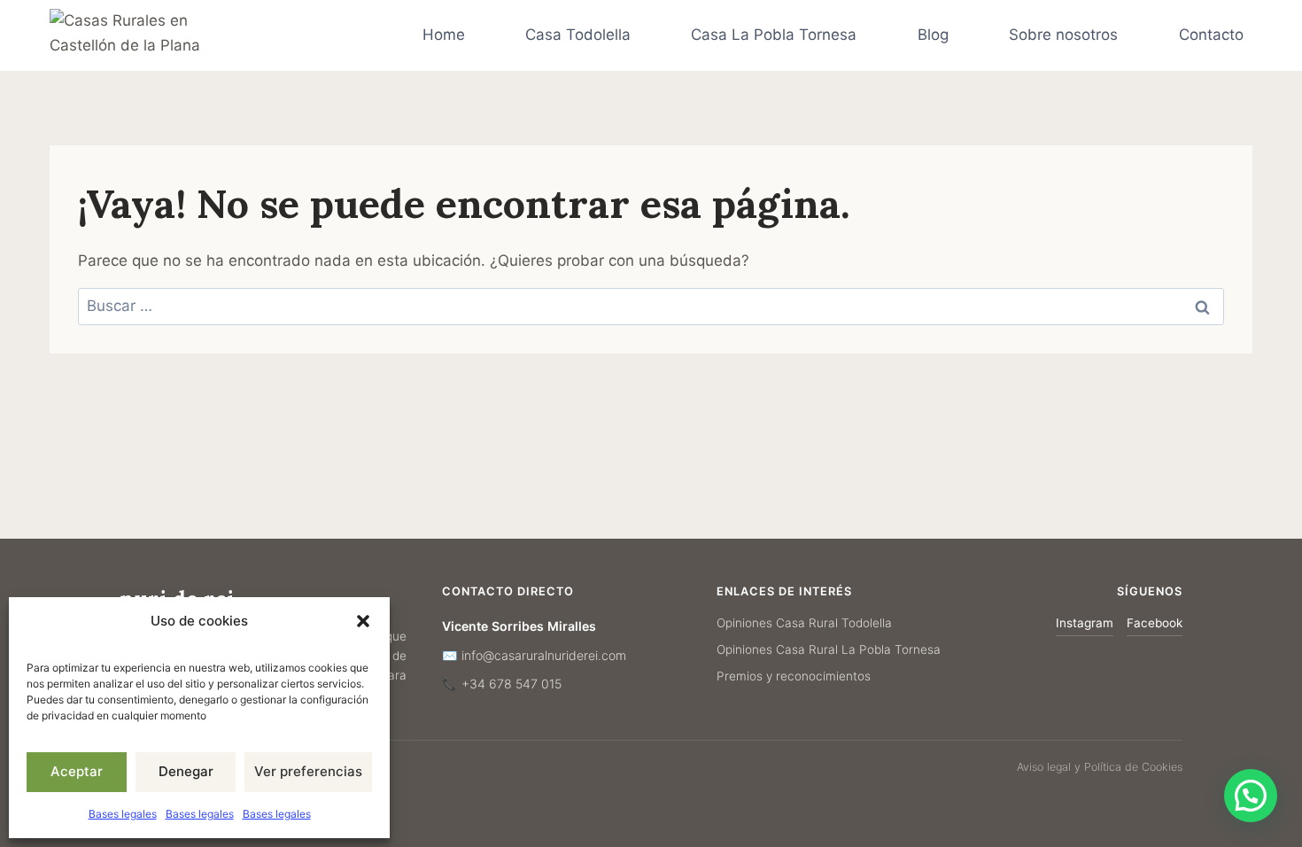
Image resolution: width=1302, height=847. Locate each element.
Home (443, 34)
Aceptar (76, 771)
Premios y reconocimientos (794, 676)
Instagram (1084, 623)
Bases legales (123, 813)
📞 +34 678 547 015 (502, 683)
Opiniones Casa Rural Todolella (804, 623)
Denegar (186, 771)
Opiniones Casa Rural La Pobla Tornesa (829, 649)
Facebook (1154, 623)
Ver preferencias (308, 771)
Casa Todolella (578, 34)
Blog (933, 34)
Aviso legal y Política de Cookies (1099, 766)
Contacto (1211, 34)
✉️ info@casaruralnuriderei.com (534, 655)
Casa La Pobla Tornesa (773, 34)
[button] (363, 621)
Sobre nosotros (1063, 34)
